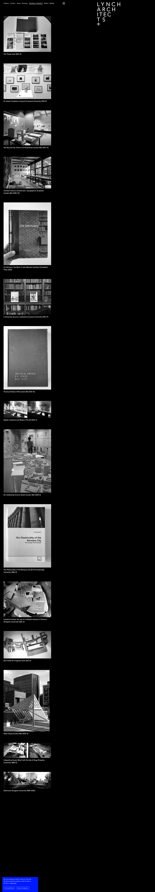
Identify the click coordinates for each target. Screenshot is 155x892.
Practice (12, 3)
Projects (6, 3)
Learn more (13, 883)
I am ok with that (9, 888)
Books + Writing (49, 3)
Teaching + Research (36, 3)
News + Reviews (22, 3)
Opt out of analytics (23, 888)
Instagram (64, 3)
